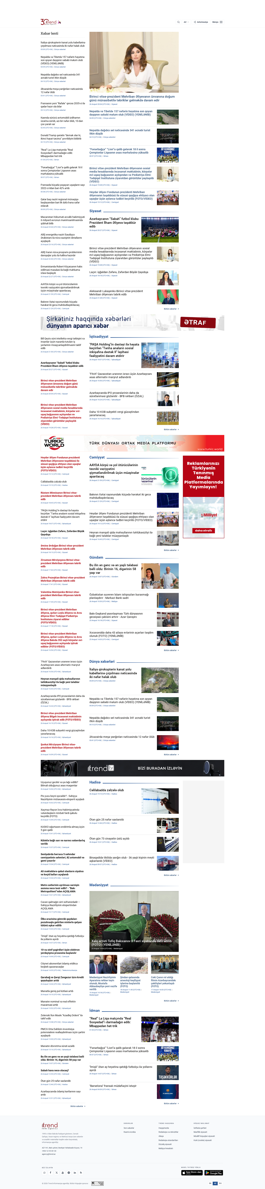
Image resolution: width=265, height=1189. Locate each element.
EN (210, 1183)
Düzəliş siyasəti (165, 1144)
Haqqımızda (164, 1128)
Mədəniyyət (98, 885)
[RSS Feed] (80, 1172)
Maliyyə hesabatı (166, 1148)
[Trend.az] (51, 22)
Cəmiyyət (97, 457)
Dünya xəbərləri (102, 661)
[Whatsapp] (44, 1172)
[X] (56, 1172)
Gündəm (96, 557)
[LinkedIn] (74, 1172)
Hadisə (95, 782)
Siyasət (95, 211)
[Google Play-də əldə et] (213, 1173)
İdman (94, 1010)
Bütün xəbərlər (170, 309)
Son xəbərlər (129, 1128)
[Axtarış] (178, 22)
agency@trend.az (48, 1154)
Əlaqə (161, 1136)
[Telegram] (68, 1172)
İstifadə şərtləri (200, 1128)
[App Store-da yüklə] (192, 1173)
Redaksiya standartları (168, 1140)
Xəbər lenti (49, 33)
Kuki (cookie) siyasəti (203, 1140)
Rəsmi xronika (130, 1132)
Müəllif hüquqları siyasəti (204, 1136)
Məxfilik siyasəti (200, 1132)
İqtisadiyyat (98, 336)
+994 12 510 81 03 (49, 1151)
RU (220, 1183)
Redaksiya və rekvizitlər (168, 1132)
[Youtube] (62, 1172)
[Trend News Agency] (49, 1125)
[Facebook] (50, 1172)
